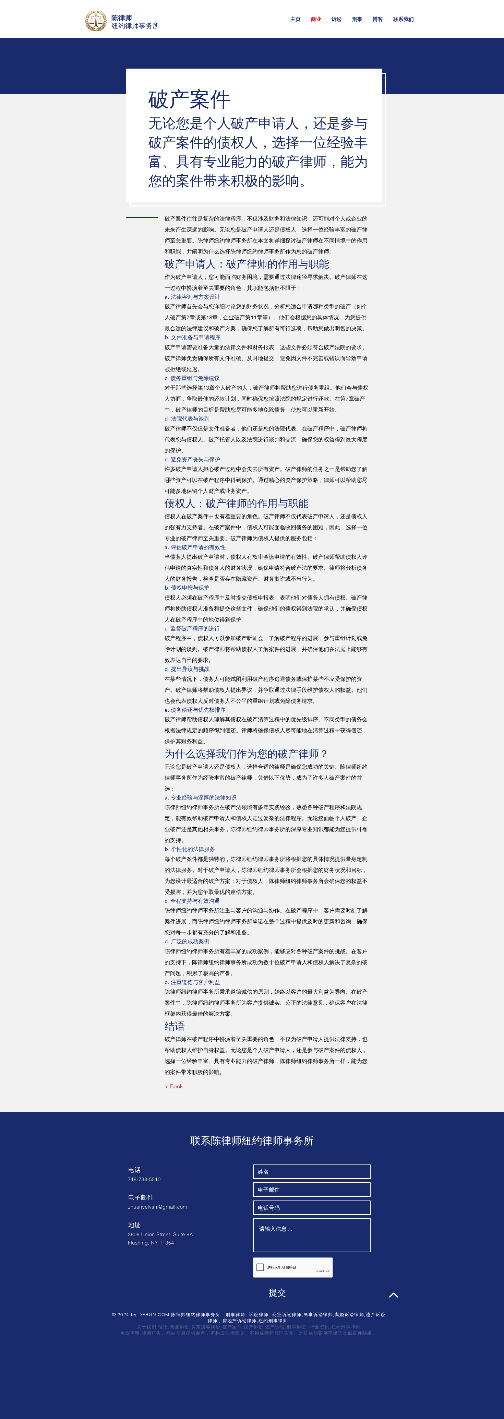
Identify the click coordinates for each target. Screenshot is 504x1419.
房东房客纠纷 (206, 1326)
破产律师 (274, 516)
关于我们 (146, 1326)
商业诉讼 (179, 1326)
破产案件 (232, 1326)
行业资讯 (319, 1326)
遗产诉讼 (275, 1326)
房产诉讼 (253, 1326)
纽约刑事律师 (346, 1326)
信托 (163, 1326)
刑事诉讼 (296, 1326)
